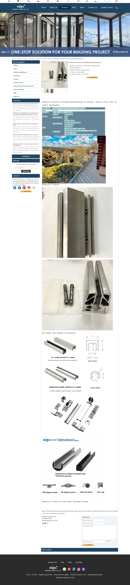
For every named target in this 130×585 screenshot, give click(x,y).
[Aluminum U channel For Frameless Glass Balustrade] (54, 74)
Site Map (79, 562)
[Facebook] (14, 187)
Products (64, 7)
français (31, 1)
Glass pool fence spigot (61, 574)
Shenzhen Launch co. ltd (78, 574)
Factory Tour (52, 562)
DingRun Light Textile (45, 574)
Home (43, 7)
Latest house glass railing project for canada (25, 134)
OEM (15, 93)
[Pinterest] (24, 187)
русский (41, 1)
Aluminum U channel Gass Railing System (40, 58)
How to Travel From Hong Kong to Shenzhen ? (26, 103)
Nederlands (120, 1)
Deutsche (21, 1)
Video (70, 562)
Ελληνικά (71, 1)
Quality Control (107, 7)
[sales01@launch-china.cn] (47, 523)
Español (51, 1)
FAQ (62, 562)
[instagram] (29, 187)
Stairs (15, 68)
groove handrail (60, 513)
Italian (81, 1)
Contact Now (26, 191)
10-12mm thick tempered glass (54, 511)
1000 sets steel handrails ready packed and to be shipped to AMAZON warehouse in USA (26, 113)
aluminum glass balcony (100, 511)
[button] (62, 55)
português (61, 1)
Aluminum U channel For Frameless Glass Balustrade (68, 108)
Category (19, 58)
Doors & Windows (19, 89)
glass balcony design (85, 511)
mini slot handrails (48, 513)
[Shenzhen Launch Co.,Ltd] (20, 10)
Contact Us (92, 7)
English (11, 1)
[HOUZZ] (33, 187)
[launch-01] (45, 523)
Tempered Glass (18, 82)
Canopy (16, 79)
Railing (25, 58)
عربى (89, 1)
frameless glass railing (71, 511)
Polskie (98, 1)
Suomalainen (108, 1)
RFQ (74, 7)
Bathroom (17, 96)
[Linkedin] (19, 187)
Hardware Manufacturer (95, 574)
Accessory (17, 75)
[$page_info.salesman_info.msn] (43, 523)
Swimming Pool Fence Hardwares (24, 86)
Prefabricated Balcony (20, 72)
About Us (53, 7)
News (82, 7)
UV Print (34, 574)
